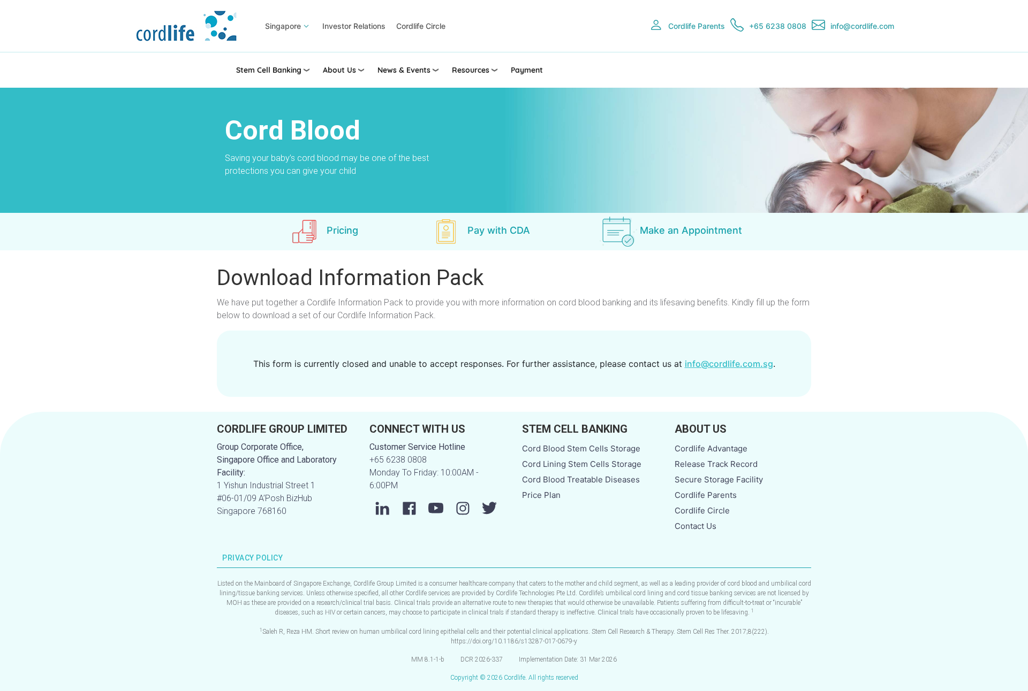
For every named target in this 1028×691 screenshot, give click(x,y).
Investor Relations (354, 25)
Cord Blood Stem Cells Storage (581, 448)
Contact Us (695, 526)
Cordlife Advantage (711, 448)
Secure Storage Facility (719, 479)
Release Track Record (716, 464)
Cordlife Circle (420, 25)
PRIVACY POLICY (252, 558)
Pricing (342, 230)
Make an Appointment (691, 230)
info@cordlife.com (862, 25)
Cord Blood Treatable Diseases (581, 479)
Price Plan (541, 495)
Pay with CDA (498, 230)
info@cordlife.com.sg (729, 363)
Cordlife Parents (696, 25)
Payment (527, 70)
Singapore (283, 25)
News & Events (403, 70)
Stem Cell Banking (268, 70)
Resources (470, 70)
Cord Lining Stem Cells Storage (581, 464)
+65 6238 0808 (777, 25)
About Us (339, 70)
